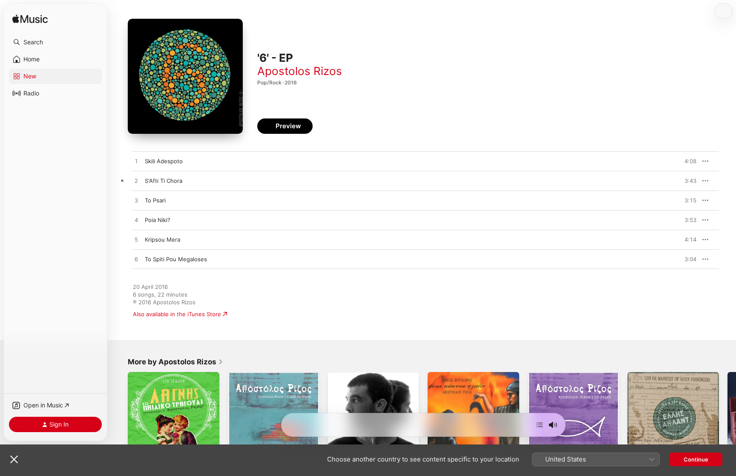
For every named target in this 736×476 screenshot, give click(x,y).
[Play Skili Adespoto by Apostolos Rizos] (136, 161)
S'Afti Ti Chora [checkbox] (163, 180)
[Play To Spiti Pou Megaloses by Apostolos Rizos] (136, 259)
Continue (696, 459)
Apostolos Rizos (299, 71)
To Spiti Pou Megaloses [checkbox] (176, 259)
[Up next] (540, 425)
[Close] (14, 459)
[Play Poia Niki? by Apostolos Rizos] (136, 220)
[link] (175, 361)
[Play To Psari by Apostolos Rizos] (136, 201)
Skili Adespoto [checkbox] (164, 161)
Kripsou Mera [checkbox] (162, 239)
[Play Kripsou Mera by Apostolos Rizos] (136, 240)
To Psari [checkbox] (155, 200)
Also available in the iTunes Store (177, 314)
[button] (55, 42)
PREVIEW (687, 161)
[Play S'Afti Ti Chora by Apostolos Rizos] (136, 181)
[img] (30, 19)
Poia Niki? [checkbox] (157, 219)
